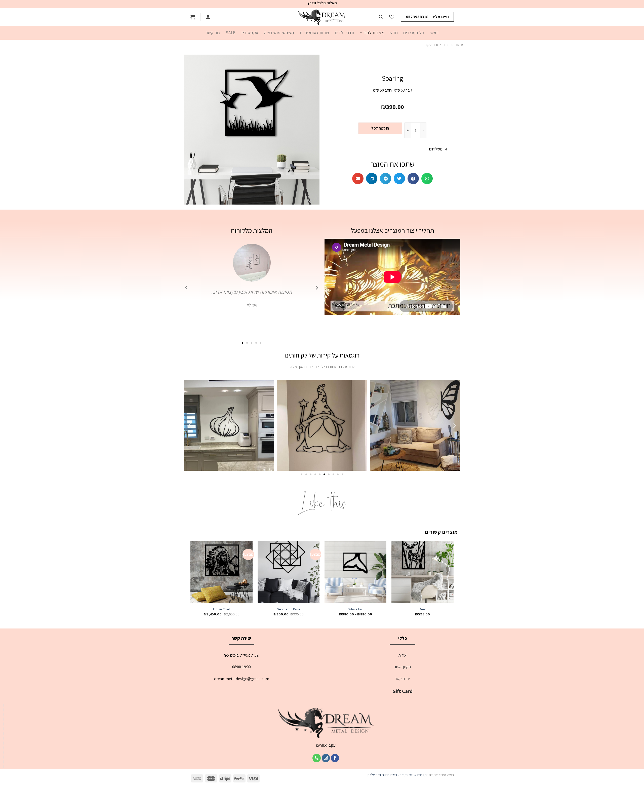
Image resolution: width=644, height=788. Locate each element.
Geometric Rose (288, 609)
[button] (260, 343)
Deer (422, 609)
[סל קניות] (192, 16)
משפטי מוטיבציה (279, 32)
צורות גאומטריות (314, 32)
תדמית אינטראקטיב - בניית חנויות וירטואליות (397, 774)
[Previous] (453, 583)
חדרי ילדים (344, 32)
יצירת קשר (402, 678)
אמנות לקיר (373, 32)
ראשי (434, 32)
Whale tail (355, 609)
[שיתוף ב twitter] (399, 178)
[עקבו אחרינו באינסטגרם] (326, 758)
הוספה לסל (380, 128)
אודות (402, 655)
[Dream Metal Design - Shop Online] (322, 17)
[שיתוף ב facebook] (413, 178)
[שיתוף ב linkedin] (371, 178)
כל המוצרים (413, 32)
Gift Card (402, 691)
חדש (393, 32)
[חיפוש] (381, 17)
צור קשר (213, 32)
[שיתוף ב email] (358, 178)
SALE (230, 32)
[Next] (191, 583)
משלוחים (435, 149)
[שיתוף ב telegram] (385, 178)
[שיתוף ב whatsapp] (427, 178)
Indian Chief (221, 609)
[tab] (392, 149)
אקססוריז (250, 32)
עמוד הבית (455, 44)
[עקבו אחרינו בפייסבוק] (335, 758)
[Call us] (316, 758)
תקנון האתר (402, 666)
